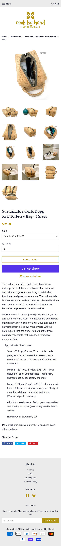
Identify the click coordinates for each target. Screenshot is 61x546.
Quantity (6, 243)
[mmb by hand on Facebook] (27, 496)
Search (30, 470)
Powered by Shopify (46, 529)
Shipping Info (30, 478)
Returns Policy (30, 481)
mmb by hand (29, 529)
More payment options (30, 276)
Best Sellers (16, 37)
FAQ (30, 474)
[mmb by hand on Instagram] (33, 496)
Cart (57, 4)
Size (4, 230)
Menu (8, 4)
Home (4, 37)
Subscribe (50, 520)
